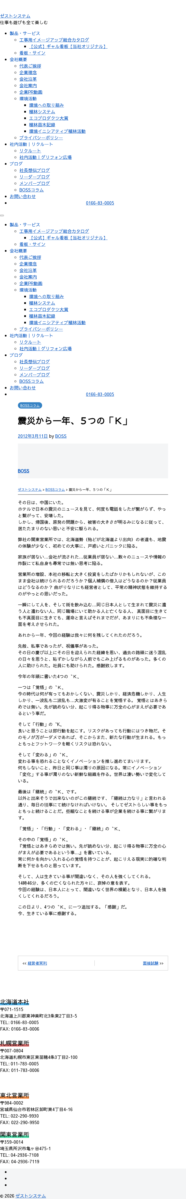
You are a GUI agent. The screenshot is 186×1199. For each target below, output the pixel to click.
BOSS (61, 436)
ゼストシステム (15, 16)
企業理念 (28, 72)
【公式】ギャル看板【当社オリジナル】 (68, 46)
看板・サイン (32, 53)
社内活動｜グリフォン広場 (45, 157)
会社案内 (28, 85)
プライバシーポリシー (41, 138)
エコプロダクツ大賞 (48, 118)
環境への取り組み (46, 105)
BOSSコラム (31, 190)
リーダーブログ (34, 177)
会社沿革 (28, 79)
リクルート (30, 151)
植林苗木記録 (42, 125)
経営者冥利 (37, 963)
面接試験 (150, 963)
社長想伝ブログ (34, 170)
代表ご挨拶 (30, 66)
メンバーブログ (34, 183)
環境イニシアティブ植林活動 (57, 131)
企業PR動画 (30, 92)
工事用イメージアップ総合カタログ (54, 40)
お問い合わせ (23, 196)
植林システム (42, 111)
